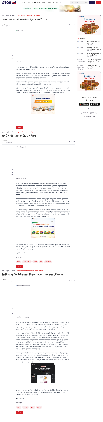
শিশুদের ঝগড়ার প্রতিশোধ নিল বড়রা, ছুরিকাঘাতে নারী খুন (94, 60)
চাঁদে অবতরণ (48, 262)
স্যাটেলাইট (25, 407)
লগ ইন (98, 2)
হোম (3, 16)
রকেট (41, 262)
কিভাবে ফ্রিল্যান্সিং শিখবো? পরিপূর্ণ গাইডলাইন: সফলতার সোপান (94, 48)
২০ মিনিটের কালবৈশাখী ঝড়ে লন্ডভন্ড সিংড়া (93, 42)
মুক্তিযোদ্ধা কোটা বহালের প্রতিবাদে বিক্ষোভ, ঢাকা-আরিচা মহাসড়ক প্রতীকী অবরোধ (94, 66)
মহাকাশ (35, 262)
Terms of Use (84, 114)
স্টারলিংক (39, 407)
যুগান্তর (3, 24)
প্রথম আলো (4, 140)
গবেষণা (18, 407)
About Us (85, 112)
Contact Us (93, 112)
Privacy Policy (94, 114)
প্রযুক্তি (7, 16)
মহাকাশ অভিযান (27, 262)
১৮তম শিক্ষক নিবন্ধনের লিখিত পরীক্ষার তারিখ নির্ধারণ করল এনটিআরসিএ (94, 54)
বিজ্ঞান (13, 16)
